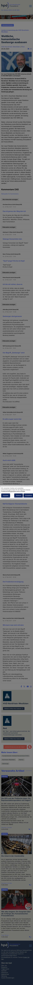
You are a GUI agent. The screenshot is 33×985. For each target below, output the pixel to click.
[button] (30, 7)
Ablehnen (18, 495)
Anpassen (5, 495)
